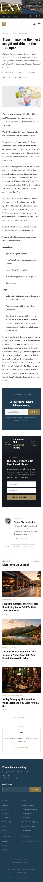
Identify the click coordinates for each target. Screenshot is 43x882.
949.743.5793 (6, 16)
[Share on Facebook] (15, 77)
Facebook (38, 841)
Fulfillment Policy (21, 872)
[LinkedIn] (30, 16)
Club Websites (25, 817)
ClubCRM (4, 842)
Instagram (31, 841)
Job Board (5, 817)
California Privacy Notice (29, 869)
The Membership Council (8, 822)
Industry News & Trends (20, 33)
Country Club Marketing (28, 826)
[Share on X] (9, 77)
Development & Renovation (29, 809)
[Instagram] (33, 16)
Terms (18, 869)
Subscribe (33, 412)
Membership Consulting (28, 805)
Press (3, 826)
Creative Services (26, 813)
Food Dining (16, 546)
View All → (37, 561)
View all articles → (21, 538)
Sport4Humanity (17, 862)
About (4, 809)
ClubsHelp (27, 862)
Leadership (5, 805)
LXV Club (4, 850)
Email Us (14, 16)
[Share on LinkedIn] (4, 77)
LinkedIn (24, 841)
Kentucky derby (28, 546)
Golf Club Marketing (27, 830)
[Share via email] (20, 77)
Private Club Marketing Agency (30, 822)
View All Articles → (21, 717)
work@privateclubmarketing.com (10, 778)
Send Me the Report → (21, 497)
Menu (39, 24)
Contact (4, 830)
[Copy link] (25, 77)
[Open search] (27, 16)
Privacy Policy (11, 869)
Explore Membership (21, 747)
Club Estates (5, 846)
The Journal (6, 33)
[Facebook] (37, 16)
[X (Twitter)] (40, 16)
